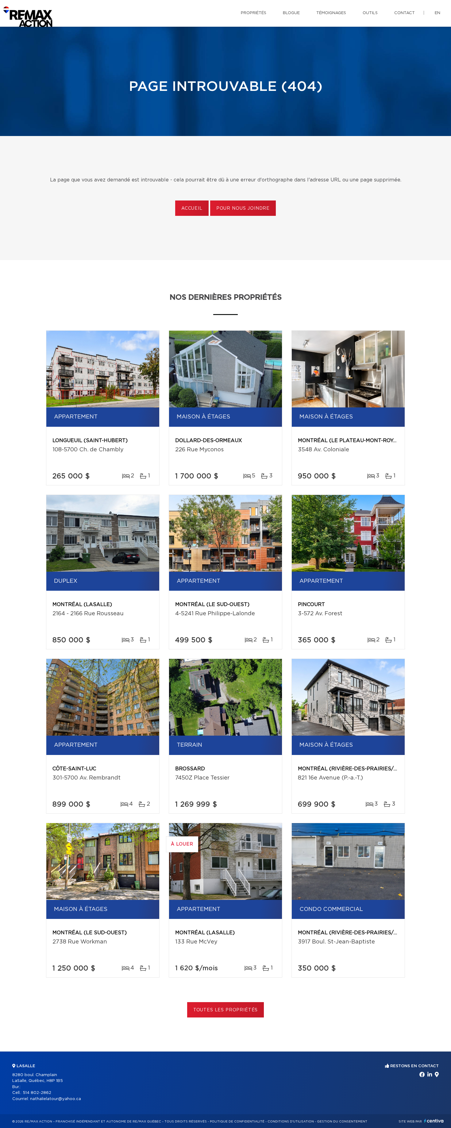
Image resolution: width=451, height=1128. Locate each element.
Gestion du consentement (342, 1121)
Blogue (291, 13)
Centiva (434, 1121)
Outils (370, 13)
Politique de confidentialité (237, 1121)
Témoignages (331, 13)
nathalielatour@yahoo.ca (55, 1099)
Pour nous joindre (243, 208)
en (437, 13)
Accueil (191, 208)
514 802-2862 (37, 1093)
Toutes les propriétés (225, 1010)
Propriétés (253, 13)
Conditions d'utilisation (291, 1121)
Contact (404, 13)
